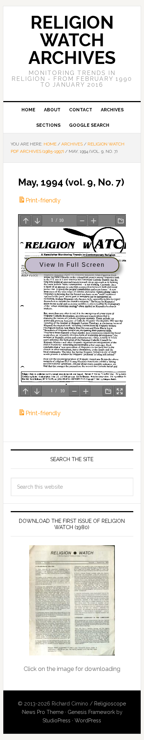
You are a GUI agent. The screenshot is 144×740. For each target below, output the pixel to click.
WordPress (88, 720)
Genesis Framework (91, 712)
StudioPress (56, 720)
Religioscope (110, 704)
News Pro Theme (43, 712)
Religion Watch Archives (72, 40)
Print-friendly (43, 200)
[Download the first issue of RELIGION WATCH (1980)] (72, 600)
